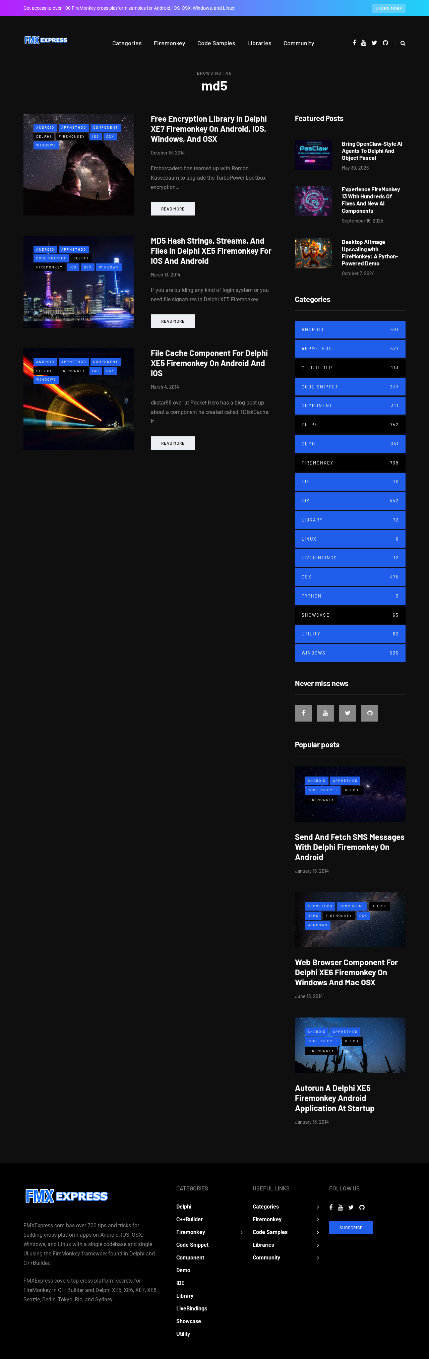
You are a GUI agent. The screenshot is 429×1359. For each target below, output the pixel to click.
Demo (350, 443)
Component (105, 127)
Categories (127, 43)
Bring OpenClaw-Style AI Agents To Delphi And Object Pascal (372, 150)
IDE (350, 481)
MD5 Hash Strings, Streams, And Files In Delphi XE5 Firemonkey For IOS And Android (211, 250)
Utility (350, 633)
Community (299, 43)
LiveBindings (350, 557)
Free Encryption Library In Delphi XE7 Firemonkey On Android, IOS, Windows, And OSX (209, 128)
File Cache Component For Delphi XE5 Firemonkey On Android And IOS (209, 363)
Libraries (259, 43)
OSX (110, 136)
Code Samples (216, 43)
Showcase (350, 615)
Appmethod (73, 127)
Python (350, 596)
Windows (46, 145)
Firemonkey (169, 43)
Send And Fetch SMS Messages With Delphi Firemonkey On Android (350, 847)
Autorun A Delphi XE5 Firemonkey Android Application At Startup (335, 1098)
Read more (173, 208)
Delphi (44, 136)
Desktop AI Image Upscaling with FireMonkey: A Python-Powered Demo (370, 252)
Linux (350, 539)
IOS (95, 136)
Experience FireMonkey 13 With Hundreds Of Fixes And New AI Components (371, 200)
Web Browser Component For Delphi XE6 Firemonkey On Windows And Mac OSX (346, 972)
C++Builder (350, 367)
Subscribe (351, 1227)
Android (45, 127)
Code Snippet (51, 258)
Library (350, 519)
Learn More (389, 8)
